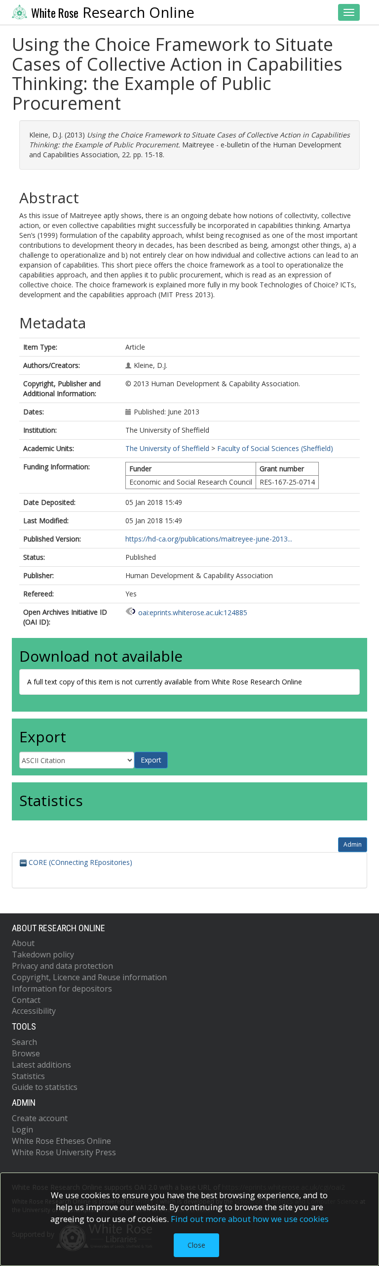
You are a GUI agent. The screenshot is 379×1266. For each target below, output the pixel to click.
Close (196, 1245)
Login (22, 1129)
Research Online (112, 12)
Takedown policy (43, 954)
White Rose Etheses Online (61, 1140)
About (23, 943)
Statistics (28, 1076)
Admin (352, 844)
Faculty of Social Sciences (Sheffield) (275, 448)
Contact (26, 1000)
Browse (26, 1053)
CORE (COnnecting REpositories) (79, 862)
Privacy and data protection (62, 965)
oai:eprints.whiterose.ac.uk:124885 (192, 612)
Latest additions (41, 1064)
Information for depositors (62, 988)
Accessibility (34, 1010)
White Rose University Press (64, 1152)
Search (24, 1042)
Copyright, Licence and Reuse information (89, 977)
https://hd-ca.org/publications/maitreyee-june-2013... (208, 538)
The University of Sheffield (167, 448)
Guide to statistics (44, 1087)
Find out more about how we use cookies (250, 1218)
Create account (40, 1118)
